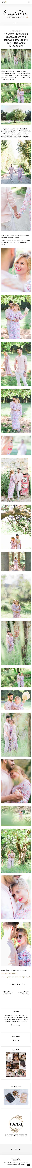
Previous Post (8, 993)
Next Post (23, 993)
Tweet (14, 984)
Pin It (20, 984)
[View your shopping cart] (4, 2)
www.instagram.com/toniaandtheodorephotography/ (16, 977)
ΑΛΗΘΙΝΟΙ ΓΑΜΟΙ (16, 31)
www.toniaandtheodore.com (9, 973)
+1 (24, 984)
